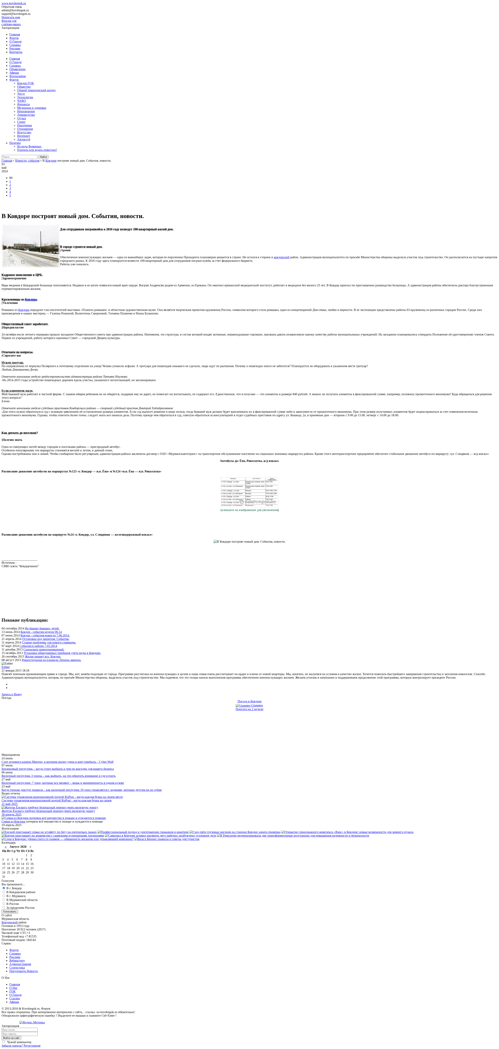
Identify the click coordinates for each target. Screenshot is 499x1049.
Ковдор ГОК (25, 83)
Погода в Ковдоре (250, 701)
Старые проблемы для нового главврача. (49, 642)
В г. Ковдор (14, 888)
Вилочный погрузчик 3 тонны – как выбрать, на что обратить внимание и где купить (59, 775)
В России (12, 903)
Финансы (23, 104)
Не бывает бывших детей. (42, 628)
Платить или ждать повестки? (37, 150)
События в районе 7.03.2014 (38, 646)
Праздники (24, 125)
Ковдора (31, 299)
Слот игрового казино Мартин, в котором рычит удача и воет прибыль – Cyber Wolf (57, 761)
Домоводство (26, 114)
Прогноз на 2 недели (249, 709)
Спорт (21, 121)
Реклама (14, 48)
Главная (14, 34)
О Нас (13, 988)
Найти (43, 156)
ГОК (12, 991)
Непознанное (26, 111)
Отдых (21, 118)
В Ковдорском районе (20, 892)
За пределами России (20, 907)
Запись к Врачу (12, 694)
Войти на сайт (11, 1038)
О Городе (15, 41)
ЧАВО (21, 100)
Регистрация (32, 1045)
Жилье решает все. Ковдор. (43, 656)
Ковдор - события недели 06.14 (41, 632)
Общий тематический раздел (36, 90)
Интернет (23, 136)
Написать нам (11, 17)
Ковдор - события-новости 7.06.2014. (45, 635)
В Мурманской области (22, 900)
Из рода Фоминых (29, 146)
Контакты (15, 52)
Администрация (20, 964)
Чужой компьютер (18, 1042)
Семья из (8, 821)
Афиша (14, 72)
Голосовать (10, 911)
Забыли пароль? (12, 1045)
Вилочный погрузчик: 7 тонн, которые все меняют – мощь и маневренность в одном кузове (63, 783)
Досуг (21, 93)
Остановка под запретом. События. (45, 639)
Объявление (17, 69)
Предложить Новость (23, 971)
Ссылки (14, 998)
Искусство (24, 132)
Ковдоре (51, 160)
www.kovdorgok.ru (14, 3)
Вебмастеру (17, 960)
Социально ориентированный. (43, 649)
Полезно (15, 143)
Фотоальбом (17, 76)
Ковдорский (10, 922)
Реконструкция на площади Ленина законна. (51, 660)
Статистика (17, 967)
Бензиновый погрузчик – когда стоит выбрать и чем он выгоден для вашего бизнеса (58, 768)
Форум (14, 38)
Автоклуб (23, 139)
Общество (24, 86)
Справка (15, 45)
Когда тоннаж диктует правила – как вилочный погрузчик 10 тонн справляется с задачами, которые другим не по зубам (82, 790)
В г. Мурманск (16, 896)
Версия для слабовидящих (11, 22)
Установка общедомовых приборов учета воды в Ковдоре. (62, 653)
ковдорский (281, 257)
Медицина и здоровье (31, 107)
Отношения (25, 128)
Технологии (25, 97)
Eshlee (6, 667)
